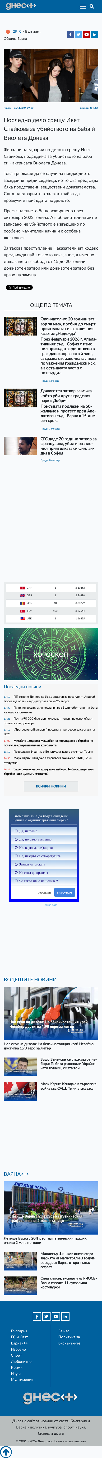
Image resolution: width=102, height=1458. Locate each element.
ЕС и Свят (19, 1337)
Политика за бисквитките (69, 1340)
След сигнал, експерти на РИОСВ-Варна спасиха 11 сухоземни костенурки (69, 1283)
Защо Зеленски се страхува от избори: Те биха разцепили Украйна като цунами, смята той (69, 1064)
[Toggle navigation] (81, 6)
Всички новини (51, 786)
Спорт (16, 1355)
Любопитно (21, 1362)
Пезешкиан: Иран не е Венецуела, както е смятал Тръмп (53, 751)
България (19, 1331)
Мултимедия (22, 1380)
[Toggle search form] (91, 6)
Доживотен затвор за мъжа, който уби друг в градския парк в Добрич (67, 395)
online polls (51, 905)
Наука (16, 1374)
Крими (17, 1367)
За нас (63, 1331)
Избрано (18, 1349)
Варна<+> (19, 1343)
